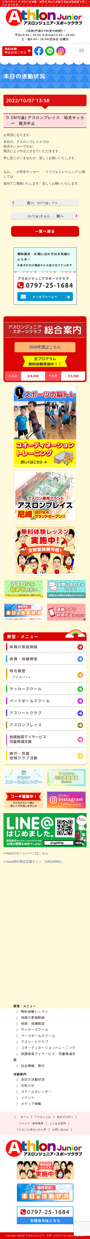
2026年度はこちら (45, 347)
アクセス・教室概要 (31, 1123)
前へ (45, 216)
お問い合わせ (60, 1129)
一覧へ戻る (45, 231)
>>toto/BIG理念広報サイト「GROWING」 (33, 861)
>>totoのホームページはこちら (25, 853)
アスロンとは (43, 1116)
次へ (44, 203)
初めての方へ (65, 1116)
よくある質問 (58, 1123)
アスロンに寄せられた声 (31, 1129)
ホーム (25, 1116)
